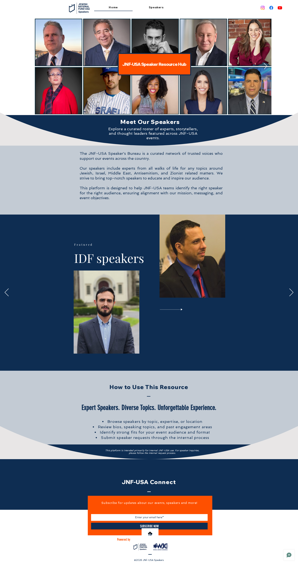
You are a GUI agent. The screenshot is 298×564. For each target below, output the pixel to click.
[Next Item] (265, 66)
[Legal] (151, 362)
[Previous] (7, 292)
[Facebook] (271, 7)
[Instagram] (262, 7)
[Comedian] (154, 362)
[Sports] (156, 362)
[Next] (291, 292)
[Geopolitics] (141, 362)
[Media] (149, 362)
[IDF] (146, 362)
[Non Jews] (144, 362)
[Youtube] (279, 7)
